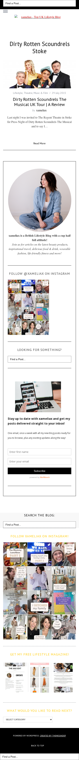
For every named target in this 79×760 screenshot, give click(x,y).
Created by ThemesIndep (53, 735)
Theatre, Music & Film (36, 93)
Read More (39, 143)
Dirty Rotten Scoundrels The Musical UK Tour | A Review (39, 101)
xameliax (41, 110)
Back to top (38, 745)
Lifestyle (18, 93)
